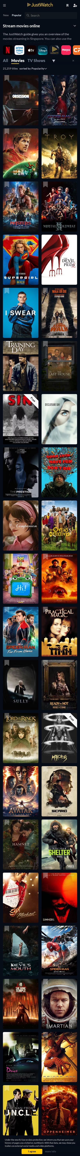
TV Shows (36, 60)
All (5, 60)
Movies (17, 60)
